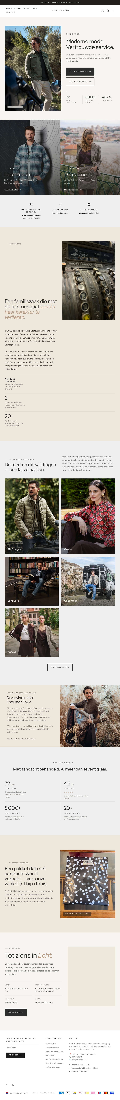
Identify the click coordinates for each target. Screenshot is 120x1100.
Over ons (10, 12)
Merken (26, 9)
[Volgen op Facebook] (7, 1085)
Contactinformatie (52, 1048)
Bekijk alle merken (60, 667)
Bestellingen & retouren (54, 1063)
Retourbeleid (50, 1055)
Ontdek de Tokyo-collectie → (22, 739)
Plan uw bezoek (15, 1012)
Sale (35, 9)
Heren (9, 9)
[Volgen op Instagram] (13, 1085)
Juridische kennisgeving (54, 1059)
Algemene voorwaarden (54, 1051)
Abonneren (15, 1055)
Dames (17, 9)
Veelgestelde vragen (53, 1067)
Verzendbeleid (51, 1044)
